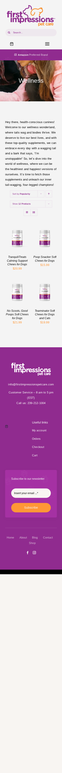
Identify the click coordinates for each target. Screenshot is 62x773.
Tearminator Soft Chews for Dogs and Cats (45, 314)
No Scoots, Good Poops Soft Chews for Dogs (17, 314)
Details (12, 244)
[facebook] (27, 552)
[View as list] (33, 212)
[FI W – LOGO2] (31, 364)
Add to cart (17, 237)
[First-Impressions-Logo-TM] (31, 6)
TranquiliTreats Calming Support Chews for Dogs (17, 260)
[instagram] (34, 552)
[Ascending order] (48, 193)
